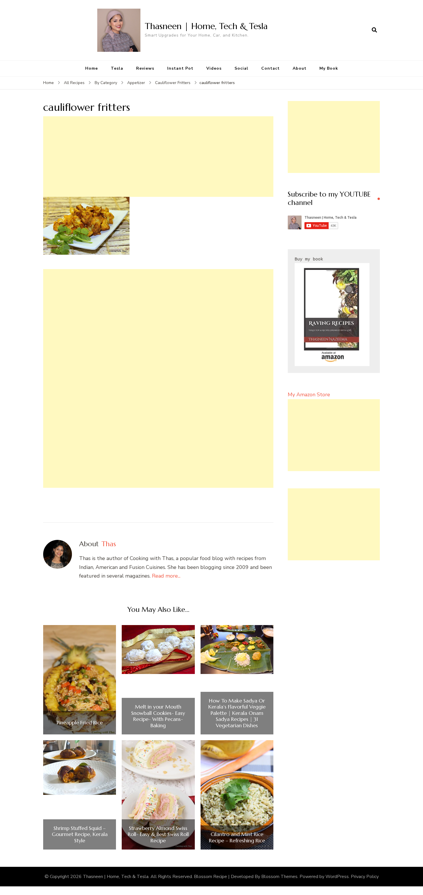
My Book (328, 68)
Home (91, 68)
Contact (270, 68)
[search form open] (374, 30)
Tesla (117, 68)
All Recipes (74, 82)
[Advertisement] (158, 156)
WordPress (337, 876)
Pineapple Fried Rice (80, 722)
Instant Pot (180, 68)
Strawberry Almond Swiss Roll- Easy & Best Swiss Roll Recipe (158, 834)
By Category (106, 82)
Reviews (145, 68)
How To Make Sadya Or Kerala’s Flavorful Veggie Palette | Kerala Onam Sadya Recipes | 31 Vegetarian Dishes (237, 713)
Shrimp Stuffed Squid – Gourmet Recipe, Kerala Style (80, 834)
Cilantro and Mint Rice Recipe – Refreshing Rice (237, 837)
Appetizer (136, 82)
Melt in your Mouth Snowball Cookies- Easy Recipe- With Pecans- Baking (158, 716)
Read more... (166, 575)
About (299, 68)
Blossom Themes (279, 876)
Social (241, 68)
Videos (214, 68)
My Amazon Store (309, 394)
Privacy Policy (365, 876)
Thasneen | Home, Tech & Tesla (206, 26)
